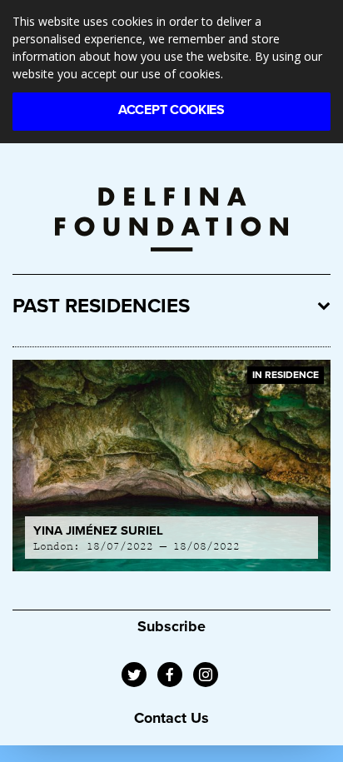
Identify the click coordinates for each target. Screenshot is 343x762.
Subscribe (171, 626)
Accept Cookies (171, 110)
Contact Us (171, 718)
